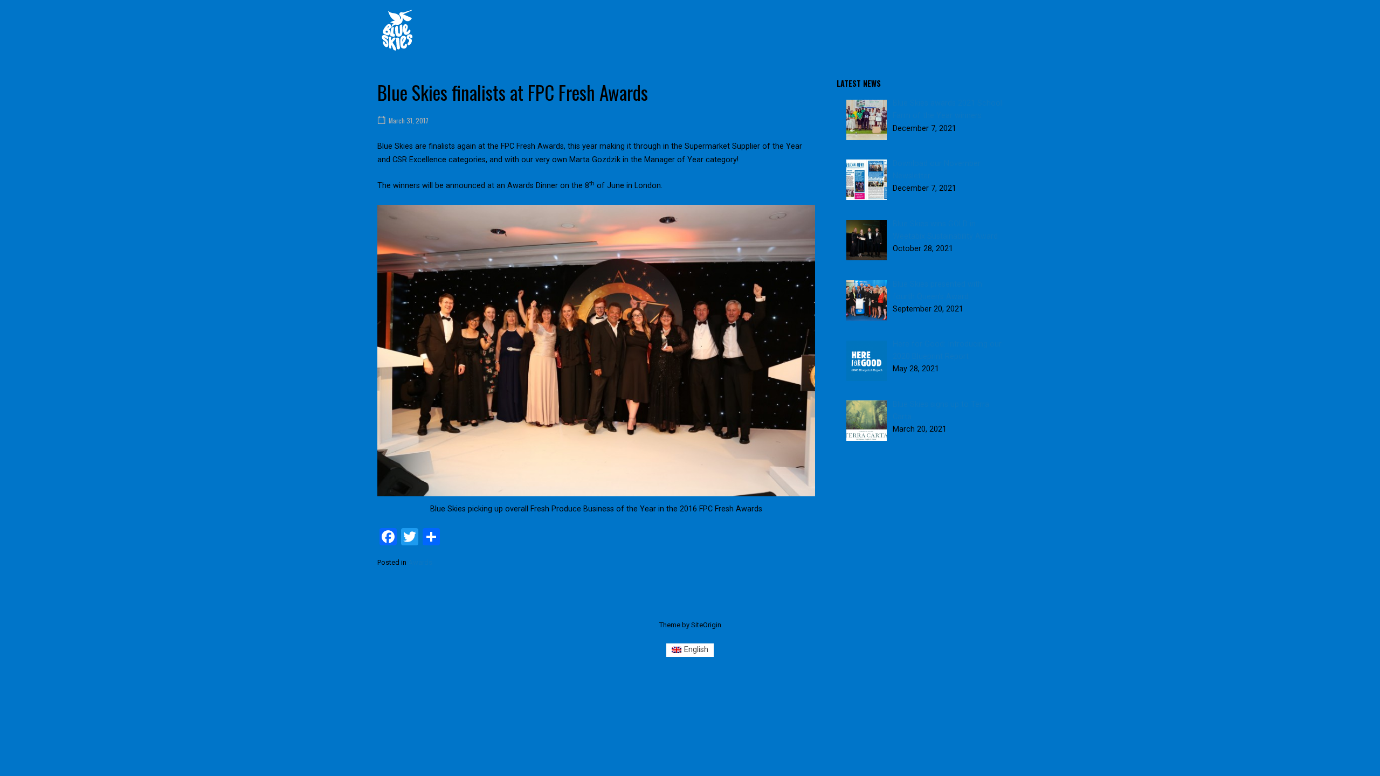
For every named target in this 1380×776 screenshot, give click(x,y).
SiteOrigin (706, 625)
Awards (420, 562)
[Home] (397, 29)
